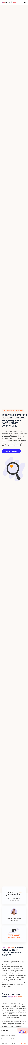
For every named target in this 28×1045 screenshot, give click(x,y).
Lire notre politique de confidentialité (8, 1038)
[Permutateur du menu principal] (25, 2)
